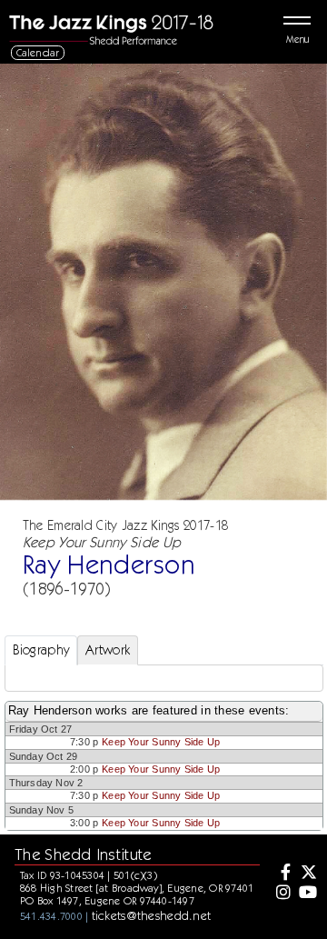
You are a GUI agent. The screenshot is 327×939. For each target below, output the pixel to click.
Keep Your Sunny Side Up (161, 741)
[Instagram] (282, 894)
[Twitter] (307, 874)
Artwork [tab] (107, 650)
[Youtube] (307, 894)
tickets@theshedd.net (152, 915)
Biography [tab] (41, 650)
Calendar (38, 52)
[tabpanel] (163, 678)
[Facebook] (282, 874)
